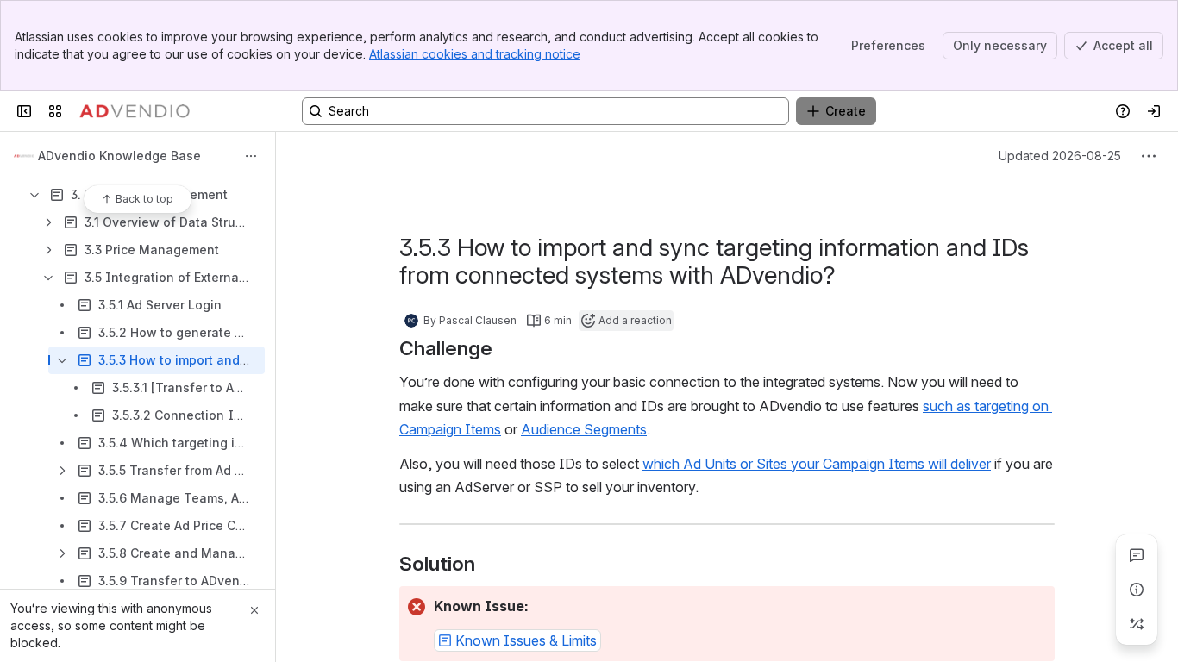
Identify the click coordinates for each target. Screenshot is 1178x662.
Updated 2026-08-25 (1060, 155)
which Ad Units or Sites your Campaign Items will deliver (816, 463)
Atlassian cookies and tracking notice (474, 54)
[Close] (254, 610)
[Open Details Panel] (1136, 589)
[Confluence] (134, 111)
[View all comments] (1136, 555)
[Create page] (1136, 624)
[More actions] (251, 156)
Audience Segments (584, 429)
